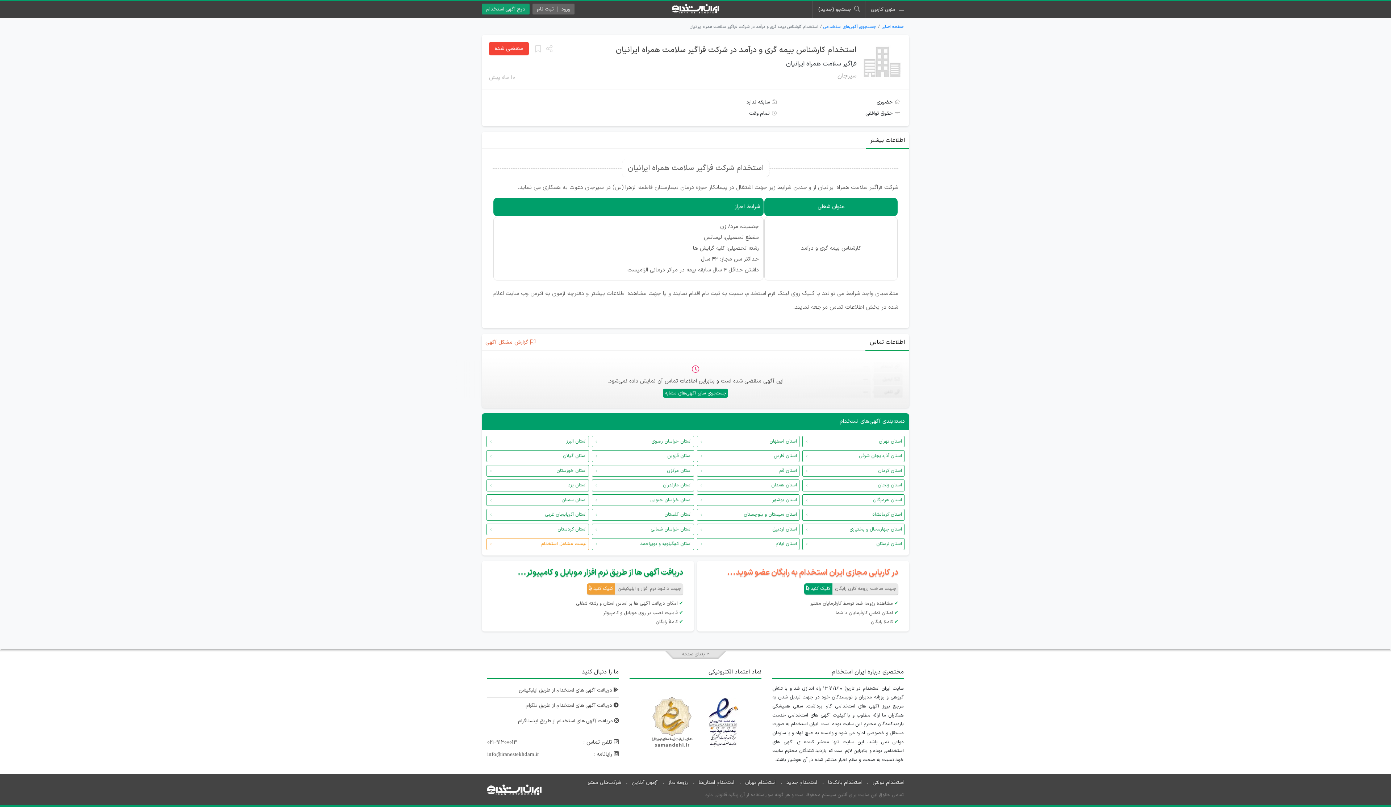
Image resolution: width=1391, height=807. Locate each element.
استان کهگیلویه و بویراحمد (666, 544)
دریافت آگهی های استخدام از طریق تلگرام (570, 705)
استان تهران (890, 441)
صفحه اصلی (892, 27)
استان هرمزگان (887, 500)
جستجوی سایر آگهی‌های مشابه (695, 393)
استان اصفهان (783, 441)
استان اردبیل (784, 529)
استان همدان (784, 485)
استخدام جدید (801, 782)
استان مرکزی (679, 470)
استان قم (788, 470)
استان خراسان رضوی (671, 441)
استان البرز (576, 441)
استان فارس (785, 456)
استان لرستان (889, 544)
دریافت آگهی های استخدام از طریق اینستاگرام (566, 721)
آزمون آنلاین (644, 782)
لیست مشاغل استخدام (563, 544)
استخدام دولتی (888, 782)
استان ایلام (786, 544)
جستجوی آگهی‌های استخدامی (849, 27)
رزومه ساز (678, 782)
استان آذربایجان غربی (565, 514)
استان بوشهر (784, 500)
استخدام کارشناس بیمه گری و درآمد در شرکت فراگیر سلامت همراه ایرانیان (736, 50)
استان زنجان (890, 485)
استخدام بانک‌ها (845, 782)
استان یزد (577, 485)
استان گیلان (574, 456)
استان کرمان (890, 470)
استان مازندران (677, 485)
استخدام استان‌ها (716, 782)
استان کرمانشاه (887, 514)
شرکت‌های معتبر (604, 782)
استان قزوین (679, 456)
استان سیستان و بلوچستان (770, 514)
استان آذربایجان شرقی (880, 456)
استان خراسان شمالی (671, 529)
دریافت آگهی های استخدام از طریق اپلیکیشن (566, 690)
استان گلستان (678, 514)
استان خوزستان (571, 470)
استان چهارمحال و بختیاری (875, 529)
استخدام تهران (760, 782)
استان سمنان (573, 500)
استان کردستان (571, 529)
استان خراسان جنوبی (671, 500)
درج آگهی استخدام (505, 9)
